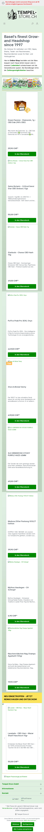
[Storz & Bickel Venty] (22, 370)
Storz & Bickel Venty (17, 387)
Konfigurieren (28, 824)
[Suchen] (32, 23)
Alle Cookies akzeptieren (23, 829)
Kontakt (5, 793)
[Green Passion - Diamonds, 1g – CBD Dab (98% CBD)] (22, 104)
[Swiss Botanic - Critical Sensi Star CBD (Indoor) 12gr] (22, 170)
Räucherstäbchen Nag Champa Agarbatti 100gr (21, 655)
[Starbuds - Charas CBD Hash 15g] (22, 236)
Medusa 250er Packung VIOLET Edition (22, 522)
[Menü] (4, 23)
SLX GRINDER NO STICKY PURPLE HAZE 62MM (19, 454)
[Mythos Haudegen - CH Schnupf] (22, 571)
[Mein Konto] (37, 23)
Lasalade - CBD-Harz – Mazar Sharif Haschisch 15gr (20, 734)
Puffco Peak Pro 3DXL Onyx (20, 321)
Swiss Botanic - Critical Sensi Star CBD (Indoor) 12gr (21, 187)
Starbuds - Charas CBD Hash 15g (20, 253)
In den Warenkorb (22, 154)
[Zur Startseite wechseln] (22, 14)
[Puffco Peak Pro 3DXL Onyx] (22, 304)
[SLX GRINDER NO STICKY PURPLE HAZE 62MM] (22, 437)
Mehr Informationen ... (30, 820)
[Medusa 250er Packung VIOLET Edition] (22, 505)
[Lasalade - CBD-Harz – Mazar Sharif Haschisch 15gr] (22, 717)
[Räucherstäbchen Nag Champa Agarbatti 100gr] (22, 637)
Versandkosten (7, 808)
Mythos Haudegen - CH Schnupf (18, 588)
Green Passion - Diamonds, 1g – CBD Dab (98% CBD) (22, 121)
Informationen (8, 789)
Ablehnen (15, 824)
